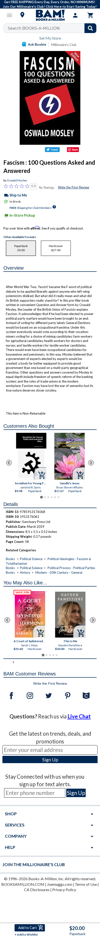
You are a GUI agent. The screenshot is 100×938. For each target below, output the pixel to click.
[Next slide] (91, 463)
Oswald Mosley (17, 180)
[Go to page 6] (58, 497)
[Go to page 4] (52, 497)
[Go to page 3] (48, 497)
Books (10, 559)
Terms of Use (86, 884)
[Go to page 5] (55, 497)
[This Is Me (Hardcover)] (70, 615)
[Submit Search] (90, 28)
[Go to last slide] (9, 463)
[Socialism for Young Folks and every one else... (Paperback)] (31, 456)
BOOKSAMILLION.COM (22, 884)
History (25, 572)
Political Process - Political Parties (71, 568)
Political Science (31, 559)
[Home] (50, 15)
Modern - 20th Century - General (58, 572)
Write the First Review (73, 187)
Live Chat (79, 716)
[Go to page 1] (41, 497)
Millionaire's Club (63, 45)
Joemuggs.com (59, 884)
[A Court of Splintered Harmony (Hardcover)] (30, 614)
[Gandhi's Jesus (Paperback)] (69, 456)
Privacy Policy (64, 889)
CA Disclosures (37, 889)
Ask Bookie (37, 44)
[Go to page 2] (45, 497)
